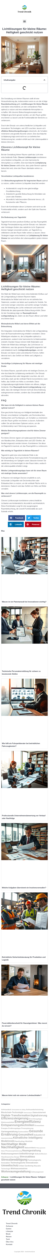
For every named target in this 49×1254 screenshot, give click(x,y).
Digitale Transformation (15, 1115)
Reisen (9, 1236)
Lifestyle (9, 1231)
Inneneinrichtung (6, 1138)
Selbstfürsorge (26, 1153)
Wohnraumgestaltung (16, 1171)
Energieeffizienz (28, 1122)
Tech (8, 1239)
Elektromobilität (7, 1122)
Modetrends (8, 1141)
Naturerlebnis (30, 1148)
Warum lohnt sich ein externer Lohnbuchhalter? (22, 1095)
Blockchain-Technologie (12, 1112)
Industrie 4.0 (39, 1135)
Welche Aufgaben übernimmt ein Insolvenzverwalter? (24, 888)
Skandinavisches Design (10, 1157)
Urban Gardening (26, 1166)
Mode (8, 1234)
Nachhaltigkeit (12, 1147)
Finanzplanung (27, 1128)
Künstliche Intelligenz (28, 1137)
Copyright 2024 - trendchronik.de (24, 1251)
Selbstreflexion (41, 1154)
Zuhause (4, 1177)
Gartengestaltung (9, 1131)
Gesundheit (25, 1134)
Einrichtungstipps (35, 1119)
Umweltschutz (10, 1165)
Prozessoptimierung (13, 1151)
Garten (8, 1229)
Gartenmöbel (23, 1132)
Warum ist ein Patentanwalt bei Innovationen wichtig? (24, 602)
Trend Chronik (11, 1223)
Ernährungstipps (14, 1128)
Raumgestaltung (31, 1150)
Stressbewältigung (14, 1159)
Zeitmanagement (37, 1172)
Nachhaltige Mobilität (23, 1141)
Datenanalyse (28, 1112)
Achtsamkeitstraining (34, 1109)
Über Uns (9, 1242)
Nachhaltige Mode (14, 1144)
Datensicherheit (39, 1112)
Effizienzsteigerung (14, 1118)
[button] (25, 21)
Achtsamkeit (6, 1109)
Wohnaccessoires (19, 1168)
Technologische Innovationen (24, 1163)
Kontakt (9, 1244)
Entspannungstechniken (17, 1125)
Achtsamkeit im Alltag (19, 1109)
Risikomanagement (10, 1154)
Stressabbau (27, 1156)
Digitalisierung (38, 1115)
